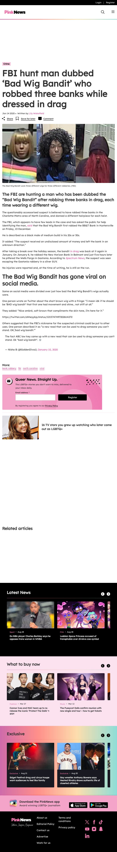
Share (10, 118)
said (29, 225)
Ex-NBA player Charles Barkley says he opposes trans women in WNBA (30, 637)
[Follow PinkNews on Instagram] (94, 829)
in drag (74, 251)
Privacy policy (66, 827)
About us (42, 817)
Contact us (43, 830)
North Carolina (30, 368)
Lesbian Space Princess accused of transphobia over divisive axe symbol (79, 637)
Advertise (42, 836)
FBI (19, 368)
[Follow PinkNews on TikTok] (101, 822)
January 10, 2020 (48, 349)
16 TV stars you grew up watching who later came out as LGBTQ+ (77, 427)
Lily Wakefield (36, 113)
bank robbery (9, 368)
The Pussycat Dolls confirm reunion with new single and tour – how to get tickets (81, 709)
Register (110, 2)
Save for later (28, 118)
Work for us (43, 842)
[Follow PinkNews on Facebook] (94, 822)
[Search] (102, 12)
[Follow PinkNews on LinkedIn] (87, 836)
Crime (6, 63)
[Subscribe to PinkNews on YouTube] (87, 829)
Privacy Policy (51, 405)
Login (98, 2)
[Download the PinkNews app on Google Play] (99, 805)
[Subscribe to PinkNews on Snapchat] (101, 829)
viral (42, 368)
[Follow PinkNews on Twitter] (87, 822)
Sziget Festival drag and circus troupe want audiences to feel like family (29, 779)
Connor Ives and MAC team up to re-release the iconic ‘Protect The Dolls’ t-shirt (30, 711)
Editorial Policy (45, 823)
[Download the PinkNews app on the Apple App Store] (78, 805)
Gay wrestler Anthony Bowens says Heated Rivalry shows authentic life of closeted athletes (80, 780)
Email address (26, 392)
